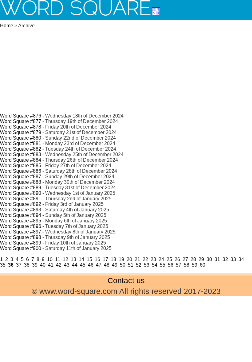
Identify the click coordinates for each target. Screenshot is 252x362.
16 (97, 259)
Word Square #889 (20, 187)
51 (130, 265)
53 (146, 265)
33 (233, 259)
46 (90, 265)
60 (202, 265)
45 (82, 265)
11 (57, 259)
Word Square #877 (20, 121)
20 (129, 259)
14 (81, 259)
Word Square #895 (20, 220)
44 (74, 265)
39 (34, 265)
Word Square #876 (20, 115)
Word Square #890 (20, 193)
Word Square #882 (20, 149)
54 (154, 265)
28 (193, 259)
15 (89, 259)
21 (137, 259)
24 (161, 259)
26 (177, 259)
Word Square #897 (20, 231)
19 (121, 259)
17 (105, 259)
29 (201, 259)
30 (209, 259)
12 (65, 259)
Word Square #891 (20, 198)
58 (186, 265)
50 (122, 265)
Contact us (126, 280)
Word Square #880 (20, 138)
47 (98, 265)
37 (19, 265)
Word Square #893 (20, 209)
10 (50, 259)
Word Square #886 (20, 171)
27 (185, 259)
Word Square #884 (20, 160)
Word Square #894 (20, 215)
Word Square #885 (20, 165)
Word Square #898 (20, 237)
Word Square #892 (20, 204)
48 (106, 265)
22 (145, 259)
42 (58, 265)
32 (225, 259)
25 (169, 259)
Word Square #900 (20, 248)
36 (11, 265)
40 (42, 265)
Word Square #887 (20, 176)
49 (114, 265)
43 (66, 265)
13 (73, 259)
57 (178, 265)
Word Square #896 (20, 226)
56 (170, 265)
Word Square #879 (20, 132)
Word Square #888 (20, 182)
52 (138, 265)
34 (241, 259)
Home (6, 25)
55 (162, 265)
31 (217, 259)
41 (50, 265)
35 (3, 265)
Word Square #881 (20, 143)
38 (27, 265)
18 (113, 259)
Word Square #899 (20, 242)
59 (194, 265)
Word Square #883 (20, 154)
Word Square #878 (20, 126)
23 (153, 259)
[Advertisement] (126, 67)
